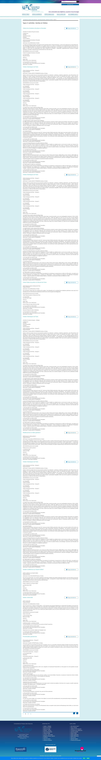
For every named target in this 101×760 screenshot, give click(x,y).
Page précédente (72, 28)
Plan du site (73, 737)
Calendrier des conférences (76, 730)
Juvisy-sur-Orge (46, 733)
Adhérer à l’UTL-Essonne (76, 729)
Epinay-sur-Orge (46, 729)
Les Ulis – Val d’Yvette (48, 734)
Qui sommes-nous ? (73, 14)
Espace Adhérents (74, 734)
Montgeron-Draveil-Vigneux (49, 736)
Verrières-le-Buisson (47, 740)
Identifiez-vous (70, 4)
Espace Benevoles (49, 14)
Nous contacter (61, 14)
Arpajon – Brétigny (47, 726)
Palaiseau (45, 737)
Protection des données (76, 740)
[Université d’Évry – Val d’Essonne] (50, 749)
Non (88, 758)
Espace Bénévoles (75, 736)
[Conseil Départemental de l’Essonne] (21, 749)
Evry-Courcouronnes (47, 731)
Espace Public (25, 14)
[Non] (99, 758)
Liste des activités (74, 731)
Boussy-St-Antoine (47, 727)
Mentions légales (74, 738)
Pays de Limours (46, 738)
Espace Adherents (37, 14)
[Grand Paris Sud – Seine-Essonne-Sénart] (80, 749)
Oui (84, 758)
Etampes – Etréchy (47, 730)
